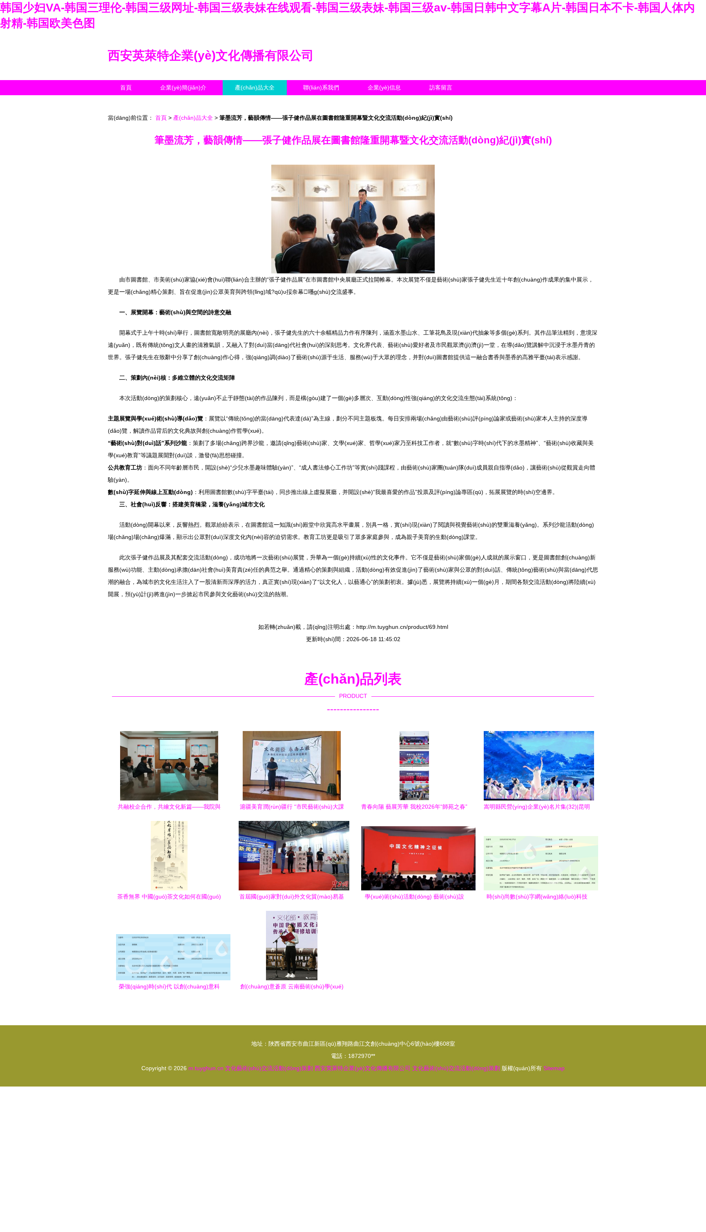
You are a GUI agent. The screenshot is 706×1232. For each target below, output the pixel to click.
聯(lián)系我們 (321, 87)
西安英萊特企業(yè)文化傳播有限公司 (211, 55)
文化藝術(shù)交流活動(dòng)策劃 (269, 1068)
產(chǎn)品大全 (255, 87)
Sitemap (554, 1068)
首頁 (126, 87)
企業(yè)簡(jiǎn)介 (183, 87)
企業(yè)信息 (384, 87)
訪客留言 (440, 87)
